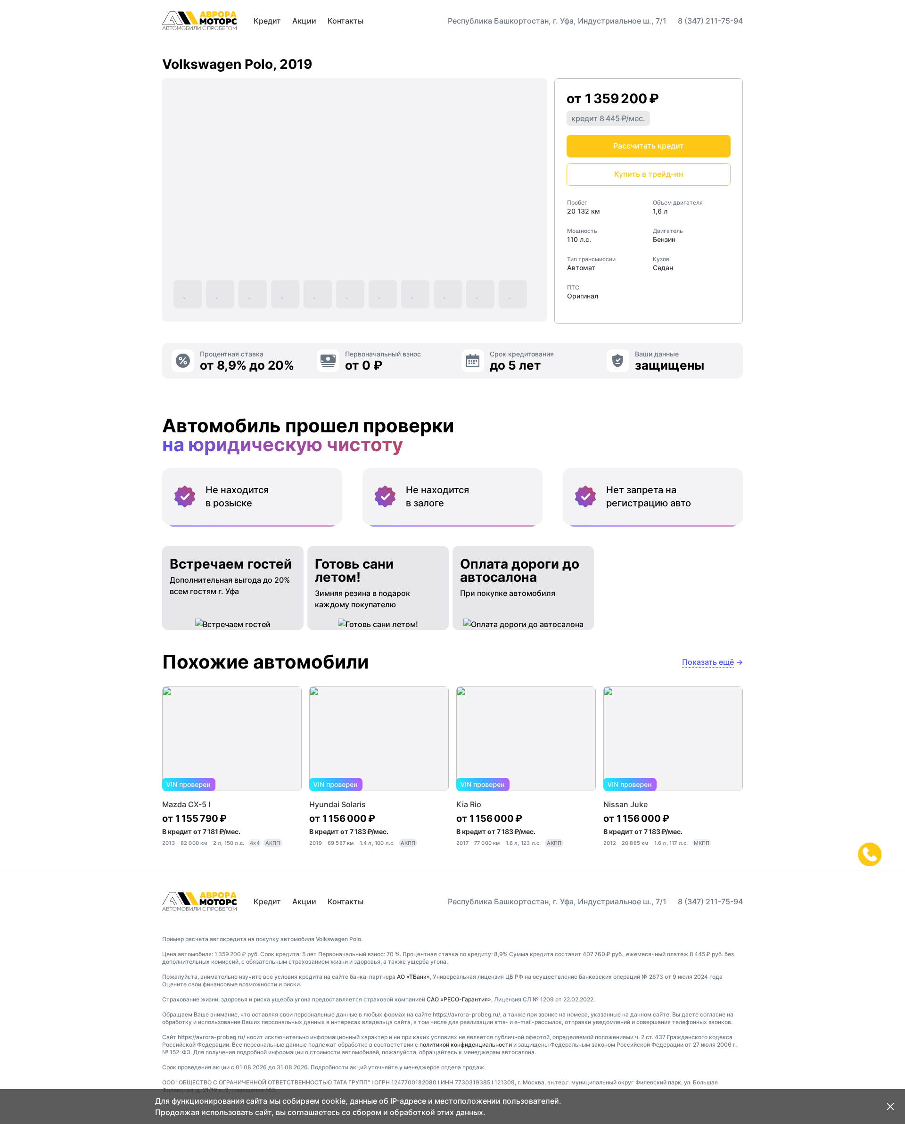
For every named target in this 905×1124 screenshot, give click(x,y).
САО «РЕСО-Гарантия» (459, 999)
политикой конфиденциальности (466, 1044)
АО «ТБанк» (413, 976)
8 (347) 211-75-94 (710, 20)
